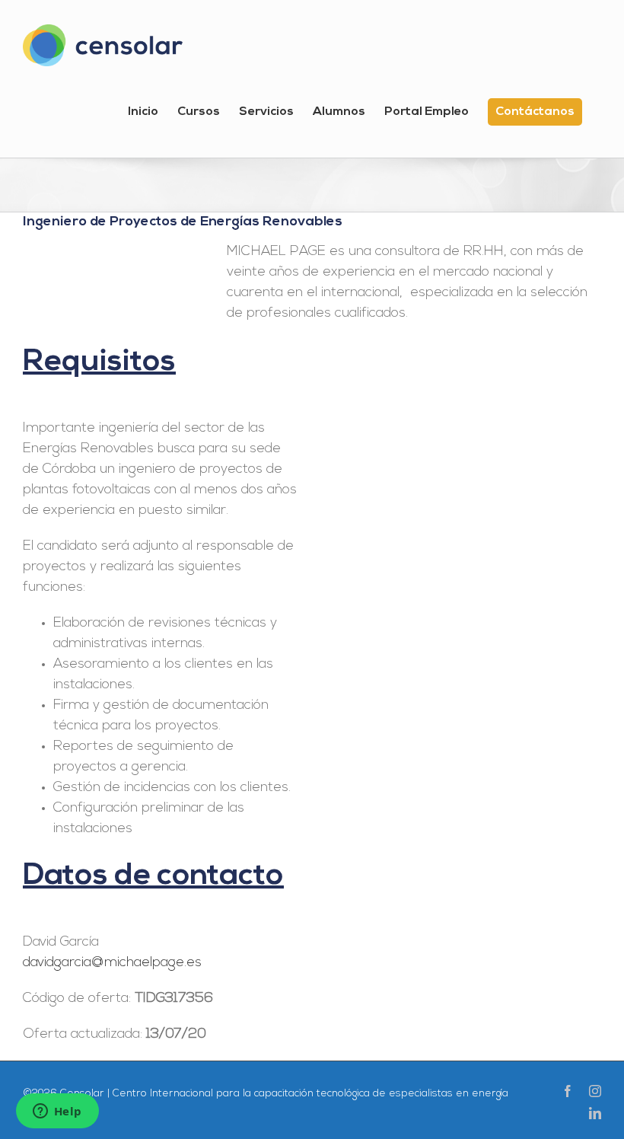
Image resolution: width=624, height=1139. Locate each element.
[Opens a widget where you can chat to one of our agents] (57, 1112)
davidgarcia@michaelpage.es (112, 963)
